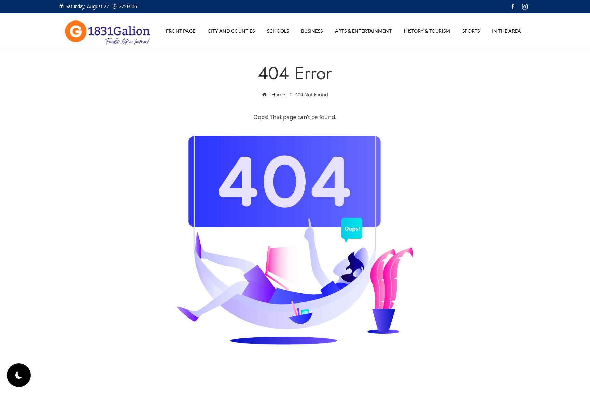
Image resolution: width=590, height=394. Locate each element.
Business (312, 31)
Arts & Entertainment (363, 31)
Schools (278, 31)
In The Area (506, 31)
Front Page (180, 31)
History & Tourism (427, 31)
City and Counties (231, 31)
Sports (471, 31)
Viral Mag (350, 383)
